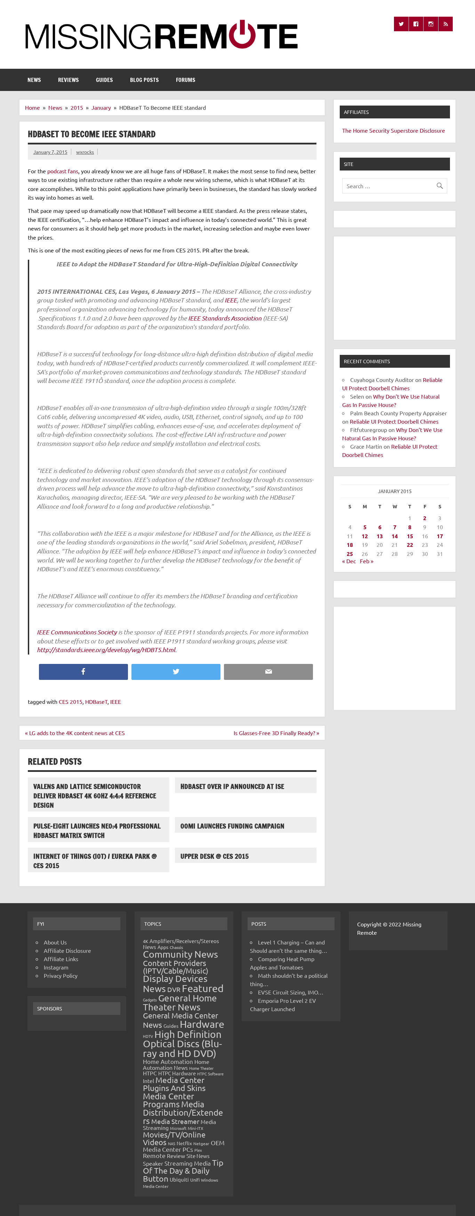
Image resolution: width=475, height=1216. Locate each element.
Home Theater (201, 1068)
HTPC (150, 1072)
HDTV (148, 1036)
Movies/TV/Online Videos (174, 1138)
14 (395, 536)
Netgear (201, 1143)
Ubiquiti (179, 1179)
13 (380, 536)
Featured (203, 988)
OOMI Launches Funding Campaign (232, 826)
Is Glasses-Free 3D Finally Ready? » (276, 732)
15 (410, 536)
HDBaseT (96, 701)
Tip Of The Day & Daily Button (183, 1170)
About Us (55, 942)
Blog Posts (144, 80)
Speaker (153, 1163)
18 (350, 544)
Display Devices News (175, 983)
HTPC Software (210, 1073)
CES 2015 (70, 701)
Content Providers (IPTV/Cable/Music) (175, 966)
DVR (173, 989)
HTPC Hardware (177, 1073)
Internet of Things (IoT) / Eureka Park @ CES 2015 (95, 860)
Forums (185, 80)
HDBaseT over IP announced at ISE (232, 786)
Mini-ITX (195, 1128)
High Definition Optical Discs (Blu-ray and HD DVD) (182, 1043)
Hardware (202, 1024)
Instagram (56, 967)
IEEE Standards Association (224, 318)
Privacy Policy (61, 975)
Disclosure (432, 130)
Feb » (366, 560)
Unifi (195, 1180)
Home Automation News (176, 1064)
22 (410, 544)
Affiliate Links (61, 958)
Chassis (176, 947)
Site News (198, 1155)
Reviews (68, 80)
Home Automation (168, 1061)
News (34, 80)
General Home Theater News (180, 1003)
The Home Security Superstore (380, 130)
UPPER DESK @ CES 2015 (214, 856)
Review (176, 1155)
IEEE (231, 300)
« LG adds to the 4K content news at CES (75, 732)
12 (365, 536)
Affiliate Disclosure (67, 950)
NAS (171, 1143)
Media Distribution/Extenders (183, 1112)
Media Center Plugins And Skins (174, 1084)
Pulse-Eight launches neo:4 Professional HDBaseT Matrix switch (97, 830)
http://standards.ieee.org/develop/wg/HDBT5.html (106, 649)
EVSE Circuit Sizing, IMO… (290, 992)
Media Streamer (175, 1121)
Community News (180, 954)
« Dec (349, 560)
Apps (163, 947)
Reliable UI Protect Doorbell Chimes (394, 421)
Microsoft (178, 1128)
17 (440, 536)
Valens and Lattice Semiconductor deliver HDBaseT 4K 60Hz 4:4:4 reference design (94, 796)
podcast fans (62, 170)
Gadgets (150, 999)
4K (145, 941)
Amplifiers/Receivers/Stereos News (181, 944)
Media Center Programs (168, 1100)
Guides (104, 80)
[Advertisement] (394, 288)
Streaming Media (187, 1163)
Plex (198, 1150)
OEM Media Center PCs (184, 1145)
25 (350, 553)
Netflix (184, 1143)
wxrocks (85, 152)
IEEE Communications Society (77, 632)
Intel (148, 1080)
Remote (154, 1155)
